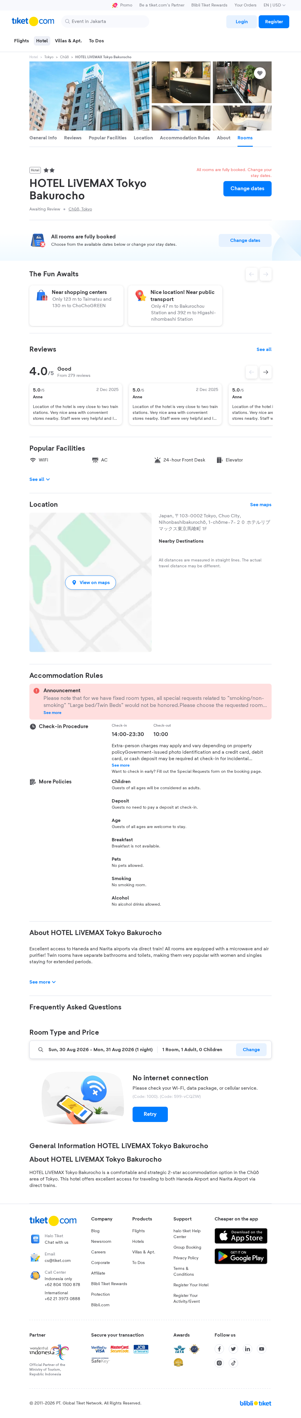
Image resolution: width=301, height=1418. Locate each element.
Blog (95, 1231)
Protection (100, 1294)
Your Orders (246, 5)
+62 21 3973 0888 (62, 1299)
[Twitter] (233, 1349)
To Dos (138, 1262)
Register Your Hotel (190, 1285)
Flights (138, 1231)
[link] (241, 21)
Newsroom (101, 1241)
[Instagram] (219, 1363)
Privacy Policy (185, 1258)
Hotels (138, 1241)
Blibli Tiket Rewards (209, 5)
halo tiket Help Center (187, 1234)
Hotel (33, 57)
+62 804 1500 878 (62, 1284)
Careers (98, 1252)
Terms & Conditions (183, 1271)
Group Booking (187, 1247)
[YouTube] (261, 1349)
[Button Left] (251, 372)
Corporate (100, 1262)
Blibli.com (100, 1305)
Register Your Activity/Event (186, 1298)
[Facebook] (219, 1349)
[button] (90, 582)
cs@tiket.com (58, 1260)
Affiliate (98, 1273)
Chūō (64, 57)
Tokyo (48, 57)
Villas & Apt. (143, 1252)
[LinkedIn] (247, 1349)
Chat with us (56, 1242)
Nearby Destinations (181, 541)
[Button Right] (266, 372)
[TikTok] (233, 1363)
